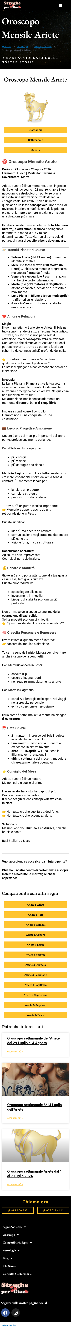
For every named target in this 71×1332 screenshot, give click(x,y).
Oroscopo (22, 46)
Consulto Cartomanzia (17, 1274)
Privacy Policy (9, 1325)
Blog (6, 1258)
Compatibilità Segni (15, 1242)
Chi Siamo (9, 1266)
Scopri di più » (15, 1051)
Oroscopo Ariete (43, 46)
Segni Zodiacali (12, 1227)
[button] (60, 5)
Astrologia (9, 1250)
